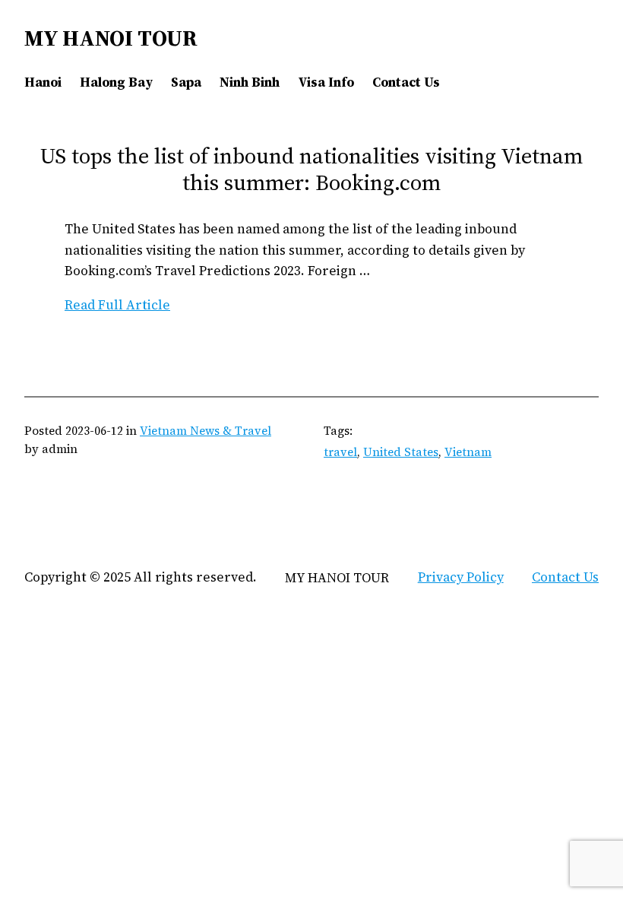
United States (400, 452)
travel (340, 452)
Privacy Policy (461, 577)
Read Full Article (117, 305)
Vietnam (468, 452)
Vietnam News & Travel (205, 431)
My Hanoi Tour (111, 38)
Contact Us (565, 577)
